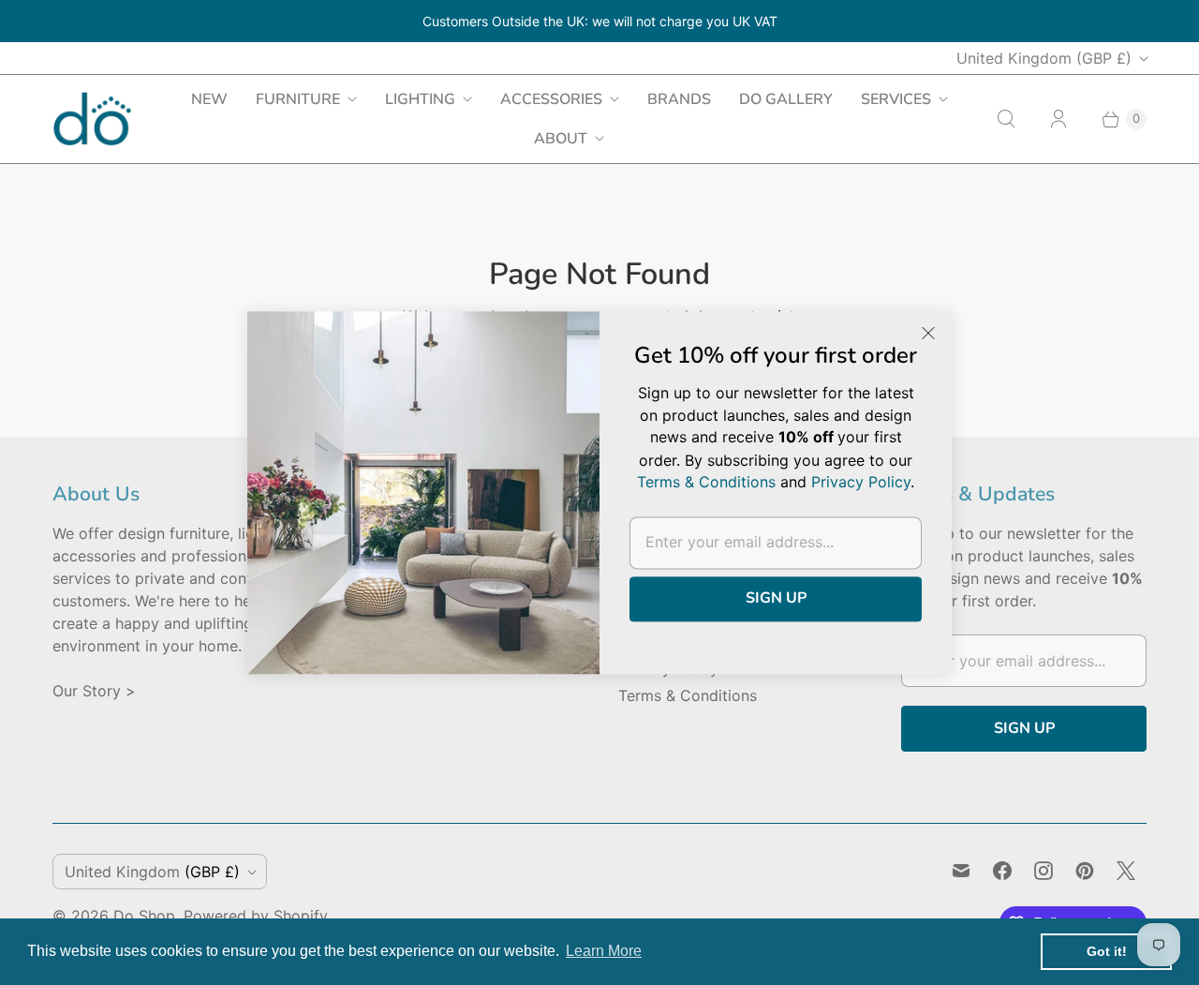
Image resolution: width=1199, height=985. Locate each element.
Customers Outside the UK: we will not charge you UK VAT (599, 21)
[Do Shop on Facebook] (1002, 871)
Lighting (420, 99)
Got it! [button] (1107, 951)
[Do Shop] (92, 118)
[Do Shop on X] (1126, 871)
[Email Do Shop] (961, 871)
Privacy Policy (860, 481)
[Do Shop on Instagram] (1043, 871)
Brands (679, 99)
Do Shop (144, 915)
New (209, 99)
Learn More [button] (604, 951)
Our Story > (94, 690)
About (560, 138)
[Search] (1006, 119)
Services (896, 99)
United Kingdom (1044, 58)
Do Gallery (786, 99)
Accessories (551, 99)
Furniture (298, 99)
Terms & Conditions (687, 695)
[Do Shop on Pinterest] (1084, 871)
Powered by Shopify (256, 915)
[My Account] (1058, 119)
